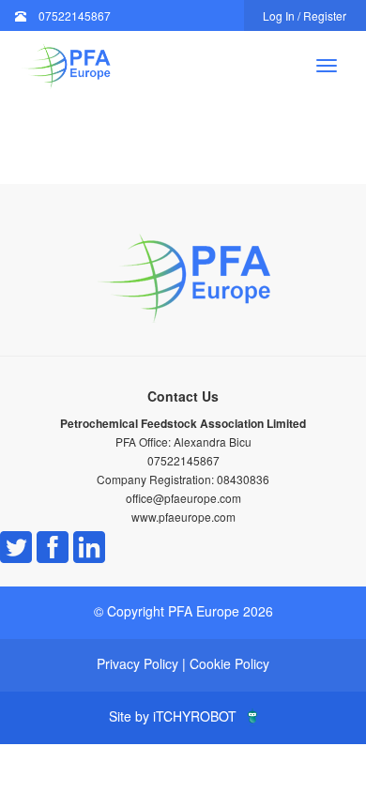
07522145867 (74, 15)
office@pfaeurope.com (183, 498)
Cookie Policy (229, 663)
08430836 (243, 479)
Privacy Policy (137, 663)
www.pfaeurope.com (183, 517)
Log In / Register (304, 15)
